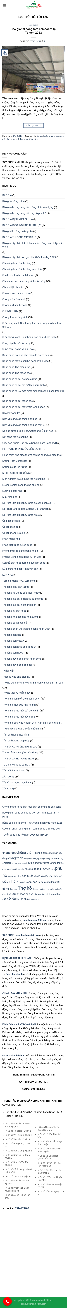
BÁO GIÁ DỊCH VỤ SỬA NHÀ (17, 219)
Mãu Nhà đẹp (9, 496)
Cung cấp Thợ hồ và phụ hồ (17, 349)
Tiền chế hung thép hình (15, 734)
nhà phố (29, 869)
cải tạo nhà (16, 863)
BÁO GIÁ (7, 195)
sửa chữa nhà (55, 876)
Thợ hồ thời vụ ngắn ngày (16, 692)
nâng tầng (55, 136)
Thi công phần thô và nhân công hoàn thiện (26, 628)
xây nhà (24, 899)
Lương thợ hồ (57, 862)
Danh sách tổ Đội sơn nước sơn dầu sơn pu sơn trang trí (33, 391)
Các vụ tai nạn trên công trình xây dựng (23, 281)
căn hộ (53, 859)
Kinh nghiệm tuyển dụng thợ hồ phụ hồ (23, 478)
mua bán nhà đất (9, 869)
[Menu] (4, 5)
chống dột (9, 853)
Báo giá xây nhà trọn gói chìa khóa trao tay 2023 (29, 257)
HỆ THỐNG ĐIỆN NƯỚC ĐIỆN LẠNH (21, 448)
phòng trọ (51, 869)
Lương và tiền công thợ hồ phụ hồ (20, 484)
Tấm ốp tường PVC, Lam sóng (19, 580)
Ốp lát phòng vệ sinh (13, 532)
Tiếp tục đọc (33, 125)
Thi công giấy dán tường (15, 586)
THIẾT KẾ (7, 670)
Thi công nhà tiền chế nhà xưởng (20, 616)
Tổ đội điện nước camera (16, 764)
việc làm (41, 894)
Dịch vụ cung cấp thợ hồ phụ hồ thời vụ (23, 425)
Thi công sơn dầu (12, 634)
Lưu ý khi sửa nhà (12, 490)
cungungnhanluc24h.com (33, 1304)
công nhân (41, 852)
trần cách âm (7, 894)
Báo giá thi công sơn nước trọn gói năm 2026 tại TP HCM (30, 814)
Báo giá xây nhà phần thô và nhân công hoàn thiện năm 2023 (33, 245)
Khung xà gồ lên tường (14, 466)
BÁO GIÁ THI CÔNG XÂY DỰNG (19, 237)
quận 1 (10, 876)
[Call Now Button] (7, 1301)
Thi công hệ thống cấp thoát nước (21, 592)
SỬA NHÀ (7, 574)
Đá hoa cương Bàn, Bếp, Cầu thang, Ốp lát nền (27, 430)
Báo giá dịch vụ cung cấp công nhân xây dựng (27, 207)
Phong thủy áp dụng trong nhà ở (20, 550)
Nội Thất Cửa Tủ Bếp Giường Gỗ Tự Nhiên (25, 508)
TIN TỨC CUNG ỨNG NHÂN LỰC (19, 746)
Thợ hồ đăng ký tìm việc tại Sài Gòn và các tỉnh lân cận (32, 682)
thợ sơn (35, 889)
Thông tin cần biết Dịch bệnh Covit (21, 698)
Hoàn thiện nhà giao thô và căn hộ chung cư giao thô (31, 454)
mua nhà (21, 869)
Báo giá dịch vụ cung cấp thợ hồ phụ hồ (24, 213)
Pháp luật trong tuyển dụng (17, 544)
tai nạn (33, 881)
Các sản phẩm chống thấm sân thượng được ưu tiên (31, 828)
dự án (31, 862)
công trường (45, 859)
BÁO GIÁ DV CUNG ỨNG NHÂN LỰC (21, 225)
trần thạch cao (21, 894)
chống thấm (25, 853)
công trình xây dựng (31, 859)
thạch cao (24, 139)
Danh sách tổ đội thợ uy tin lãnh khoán (23, 407)
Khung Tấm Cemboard (14, 460)
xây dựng (13, 898)
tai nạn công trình (47, 882)
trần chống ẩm (56, 889)
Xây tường (8, 788)
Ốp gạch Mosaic (11, 520)
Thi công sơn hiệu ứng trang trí (19, 646)
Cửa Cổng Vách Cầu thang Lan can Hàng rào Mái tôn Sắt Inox (31, 325)
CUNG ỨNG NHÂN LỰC (15, 993)
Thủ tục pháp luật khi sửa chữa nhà (22, 728)
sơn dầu (17, 876)
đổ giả (39, 136)
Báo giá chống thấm (13, 201)
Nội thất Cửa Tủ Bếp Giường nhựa (21, 514)
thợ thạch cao (45, 889)
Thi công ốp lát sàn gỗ (14, 622)
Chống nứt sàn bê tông (14, 305)
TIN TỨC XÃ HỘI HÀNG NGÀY (18, 758)
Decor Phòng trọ (11, 413)
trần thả (34, 894)
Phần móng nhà (11, 538)
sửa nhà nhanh (22, 882)
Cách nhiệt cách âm (13, 287)
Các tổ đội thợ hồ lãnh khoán (18, 275)
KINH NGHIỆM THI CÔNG (16, 473)
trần (31, 139)
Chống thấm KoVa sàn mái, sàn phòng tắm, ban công (31, 806)
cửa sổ (24, 863)
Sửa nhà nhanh (14, 974)
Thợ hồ (25, 888)
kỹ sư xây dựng (42, 863)
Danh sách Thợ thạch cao (16, 372)
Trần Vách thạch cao (13, 770)
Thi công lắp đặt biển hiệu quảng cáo (22, 598)
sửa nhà (8, 882)
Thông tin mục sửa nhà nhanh (19, 704)
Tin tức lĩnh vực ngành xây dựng (20, 752)
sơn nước (27, 875)
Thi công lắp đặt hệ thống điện (19, 604)
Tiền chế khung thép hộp (15, 740)
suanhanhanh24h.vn (27, 935)
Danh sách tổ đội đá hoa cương (19, 379)
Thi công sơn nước (12, 652)
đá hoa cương (33, 899)
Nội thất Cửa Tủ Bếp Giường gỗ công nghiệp (26, 502)
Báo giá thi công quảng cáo (17, 231)
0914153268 (22, 1208)
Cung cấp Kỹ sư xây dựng (16, 343)
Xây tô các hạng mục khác (16, 782)
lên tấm (46, 136)
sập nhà (37, 876)
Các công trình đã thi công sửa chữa (22, 269)
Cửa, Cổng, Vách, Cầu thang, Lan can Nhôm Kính (29, 337)
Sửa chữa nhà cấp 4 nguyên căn (20, 568)
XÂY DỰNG (33, 25)
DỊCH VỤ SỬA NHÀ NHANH (17, 958)
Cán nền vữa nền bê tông (16, 293)
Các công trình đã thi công (16, 263)
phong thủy (40, 868)
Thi (45, 41)
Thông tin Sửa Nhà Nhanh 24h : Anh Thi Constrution (31, 722)
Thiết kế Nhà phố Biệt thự (16, 676)
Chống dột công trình (13, 299)
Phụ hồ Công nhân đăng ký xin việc (21, 556)
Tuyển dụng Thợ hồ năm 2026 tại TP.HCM (25, 834)
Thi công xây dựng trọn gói (17, 664)
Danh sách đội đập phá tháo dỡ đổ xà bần (25, 355)
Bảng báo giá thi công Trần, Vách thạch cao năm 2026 (32, 822)
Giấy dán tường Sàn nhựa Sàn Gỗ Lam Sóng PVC (29, 443)
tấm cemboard (12, 139)
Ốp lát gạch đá (10, 526)
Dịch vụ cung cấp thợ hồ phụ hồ (19, 418)
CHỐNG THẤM (10, 311)
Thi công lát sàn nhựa (14, 610)
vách (36, 139)
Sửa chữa (44, 876)
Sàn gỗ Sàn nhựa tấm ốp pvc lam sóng (23, 562)
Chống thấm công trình (15, 317)
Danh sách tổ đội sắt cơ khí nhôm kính (23, 385)
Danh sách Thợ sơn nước (16, 367)
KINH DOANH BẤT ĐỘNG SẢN (19, 1024)
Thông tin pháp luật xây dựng (18, 716)
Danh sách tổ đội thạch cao (17, 400)
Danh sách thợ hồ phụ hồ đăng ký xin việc (25, 361)
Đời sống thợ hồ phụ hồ (15, 436)
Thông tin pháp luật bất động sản (20, 710)
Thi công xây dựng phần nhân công (21, 658)
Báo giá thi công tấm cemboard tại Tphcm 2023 (33, 31)
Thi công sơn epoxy (13, 640)
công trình (15, 858)
